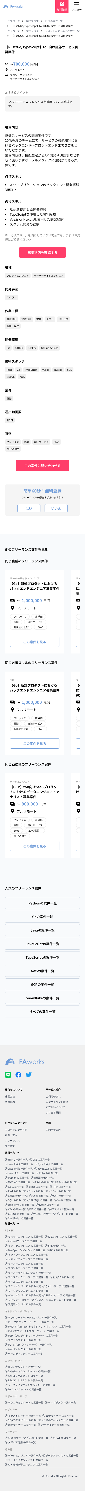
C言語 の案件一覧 (18, 1195)
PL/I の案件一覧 (69, 1213)
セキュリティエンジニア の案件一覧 (28, 1259)
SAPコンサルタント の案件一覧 (25, 1375)
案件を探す (32, 21)
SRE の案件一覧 (57, 1245)
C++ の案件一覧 (62, 1195)
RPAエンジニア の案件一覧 (61, 1295)
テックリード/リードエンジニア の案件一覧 (32, 1317)
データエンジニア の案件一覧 (24, 1455)
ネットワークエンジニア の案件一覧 (28, 1254)
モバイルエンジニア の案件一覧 (25, 1236)
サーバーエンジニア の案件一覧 (25, 1263)
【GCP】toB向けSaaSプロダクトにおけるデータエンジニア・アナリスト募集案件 (34, 791)
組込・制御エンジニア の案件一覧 (57, 1299)
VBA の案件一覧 (17, 1209)
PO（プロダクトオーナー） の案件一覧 (30, 1344)
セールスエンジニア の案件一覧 (25, 1281)
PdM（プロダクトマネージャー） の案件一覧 (33, 1335)
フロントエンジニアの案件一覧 (62, 30)
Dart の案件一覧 (62, 1191)
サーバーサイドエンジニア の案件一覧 (29, 1272)
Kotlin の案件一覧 (49, 1204)
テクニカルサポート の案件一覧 (25, 1402)
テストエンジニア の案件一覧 (24, 1286)
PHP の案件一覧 (62, 1186)
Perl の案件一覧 (17, 1191)
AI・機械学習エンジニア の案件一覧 (28, 1464)
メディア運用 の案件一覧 (22, 1442)
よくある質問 (53, 1112)
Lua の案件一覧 (39, 1191)
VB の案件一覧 (38, 1209)
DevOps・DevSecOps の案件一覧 (26, 1250)
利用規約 (10, 1101)
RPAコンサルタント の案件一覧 (25, 1380)
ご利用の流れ (53, 1096)
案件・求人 (11, 1135)
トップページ (12, 21)
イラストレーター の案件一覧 (24, 1415)
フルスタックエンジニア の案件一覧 (28, 1277)
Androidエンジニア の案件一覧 (25, 1241)
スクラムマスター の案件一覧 (24, 1340)
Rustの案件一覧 (54, 21)
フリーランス (12, 1140)
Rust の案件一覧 (67, 1182)
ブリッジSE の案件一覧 (21, 1299)
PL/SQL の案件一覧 (41, 1200)
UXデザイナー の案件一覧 (55, 1424)
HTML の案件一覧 (18, 1159)
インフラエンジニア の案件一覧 (25, 1245)
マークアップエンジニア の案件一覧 (28, 1290)
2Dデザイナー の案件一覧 (60, 1415)
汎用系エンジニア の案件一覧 (24, 1304)
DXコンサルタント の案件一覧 (24, 1389)
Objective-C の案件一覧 (21, 1204)
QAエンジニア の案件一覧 (60, 1286)
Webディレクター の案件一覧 (24, 1349)
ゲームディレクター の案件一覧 (25, 1353)
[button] (42, 1152)
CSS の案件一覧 (41, 1159)
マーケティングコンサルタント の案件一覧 (31, 1384)
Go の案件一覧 (16, 1186)
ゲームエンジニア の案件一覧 (24, 1295)
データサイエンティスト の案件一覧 (28, 1460)
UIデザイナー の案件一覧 (22, 1424)
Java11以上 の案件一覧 (21, 1173)
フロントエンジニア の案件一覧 (25, 1268)
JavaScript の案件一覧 (20, 1164)
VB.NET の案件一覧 (45, 1213)
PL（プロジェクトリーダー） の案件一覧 (31, 1322)
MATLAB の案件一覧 (19, 1182)
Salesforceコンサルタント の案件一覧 (29, 1371)
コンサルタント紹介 (57, 1101)
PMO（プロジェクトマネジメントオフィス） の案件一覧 (39, 1326)
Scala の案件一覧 (38, 1186)
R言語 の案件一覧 (44, 1177)
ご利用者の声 (53, 1129)
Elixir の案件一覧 (44, 1182)
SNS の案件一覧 (39, 1437)
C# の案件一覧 (40, 1195)
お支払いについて (56, 1107)
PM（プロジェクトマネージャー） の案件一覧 (33, 1331)
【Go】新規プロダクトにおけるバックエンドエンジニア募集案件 (34, 586)
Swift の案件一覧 (66, 1200)
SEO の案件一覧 (17, 1437)
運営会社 (10, 1096)
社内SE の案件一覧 (63, 1277)
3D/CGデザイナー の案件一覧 (24, 1420)
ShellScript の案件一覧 (20, 1218)
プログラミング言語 (16, 1129)
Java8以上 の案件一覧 (50, 1168)
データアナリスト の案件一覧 (62, 1455)
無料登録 (62, 9)
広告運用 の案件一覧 (64, 1437)
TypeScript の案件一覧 (50, 1164)
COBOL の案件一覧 (19, 1213)
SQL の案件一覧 (17, 1200)
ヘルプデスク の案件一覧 (62, 1402)
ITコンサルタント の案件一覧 (24, 1366)
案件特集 (10, 1145)
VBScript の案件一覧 (62, 1209)
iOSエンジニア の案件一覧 (62, 1236)
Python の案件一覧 (18, 1177)
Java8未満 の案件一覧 (20, 1168)
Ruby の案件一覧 (48, 1173)
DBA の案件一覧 (59, 1250)
